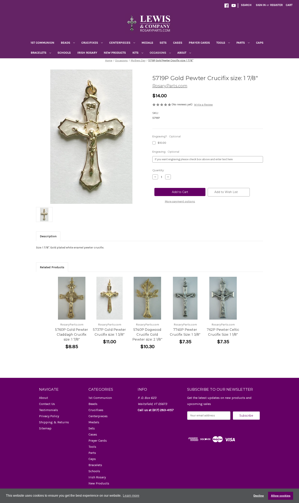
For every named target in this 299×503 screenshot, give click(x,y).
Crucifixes (90, 42)
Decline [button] (258, 495)
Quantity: (158, 170)
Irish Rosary (87, 52)
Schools (64, 52)
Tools (221, 42)
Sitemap (45, 428)
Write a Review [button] (203, 104)
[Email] (161, 216)
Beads (66, 42)
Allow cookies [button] (280, 495)
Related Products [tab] (52, 267)
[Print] (168, 216)
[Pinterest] (182, 216)
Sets (163, 42)
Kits (135, 52)
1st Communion (42, 42)
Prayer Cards (199, 42)
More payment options (180, 201)
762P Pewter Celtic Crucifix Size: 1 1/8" (223, 332)
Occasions (158, 52)
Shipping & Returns (54, 422)
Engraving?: (166, 136)
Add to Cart (147, 298)
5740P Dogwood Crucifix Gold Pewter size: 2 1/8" (147, 334)
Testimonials (48, 410)
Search (246, 5)
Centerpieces (120, 42)
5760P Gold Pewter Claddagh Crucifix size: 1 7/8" (71, 334)
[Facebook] (226, 5)
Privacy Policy (49, 416)
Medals (147, 42)
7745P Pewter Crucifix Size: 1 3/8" (185, 332)
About (182, 52)
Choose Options (72, 298)
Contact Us (47, 404)
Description (48, 236)
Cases (177, 42)
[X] (175, 216)
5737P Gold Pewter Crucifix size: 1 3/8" (109, 332)
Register (276, 5)
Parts (241, 42)
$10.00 (162, 143)
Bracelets (39, 52)
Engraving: (165, 151)
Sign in (261, 5)
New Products (115, 52)
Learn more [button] (131, 495)
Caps (259, 42)
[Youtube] (233, 5)
